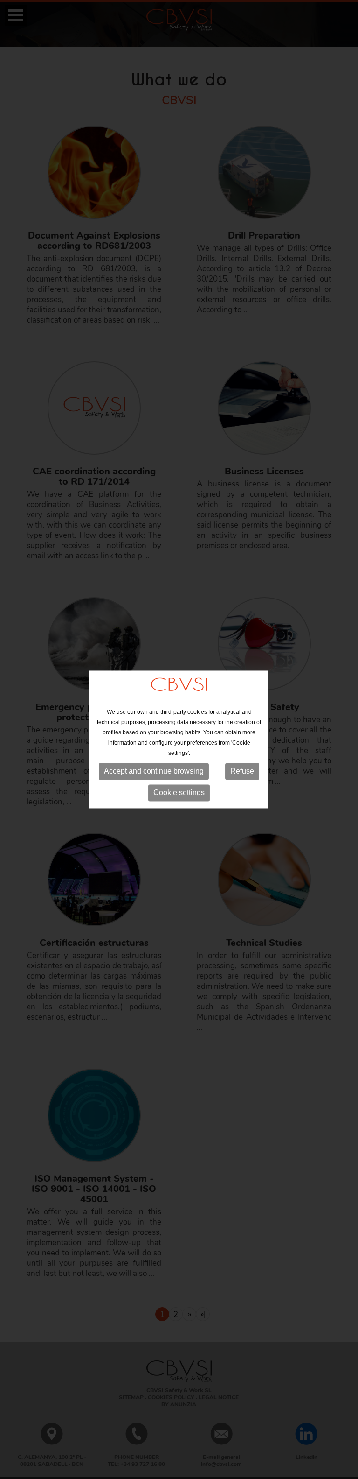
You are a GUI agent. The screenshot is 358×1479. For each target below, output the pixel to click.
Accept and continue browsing (154, 771)
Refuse (242, 771)
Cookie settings (179, 792)
